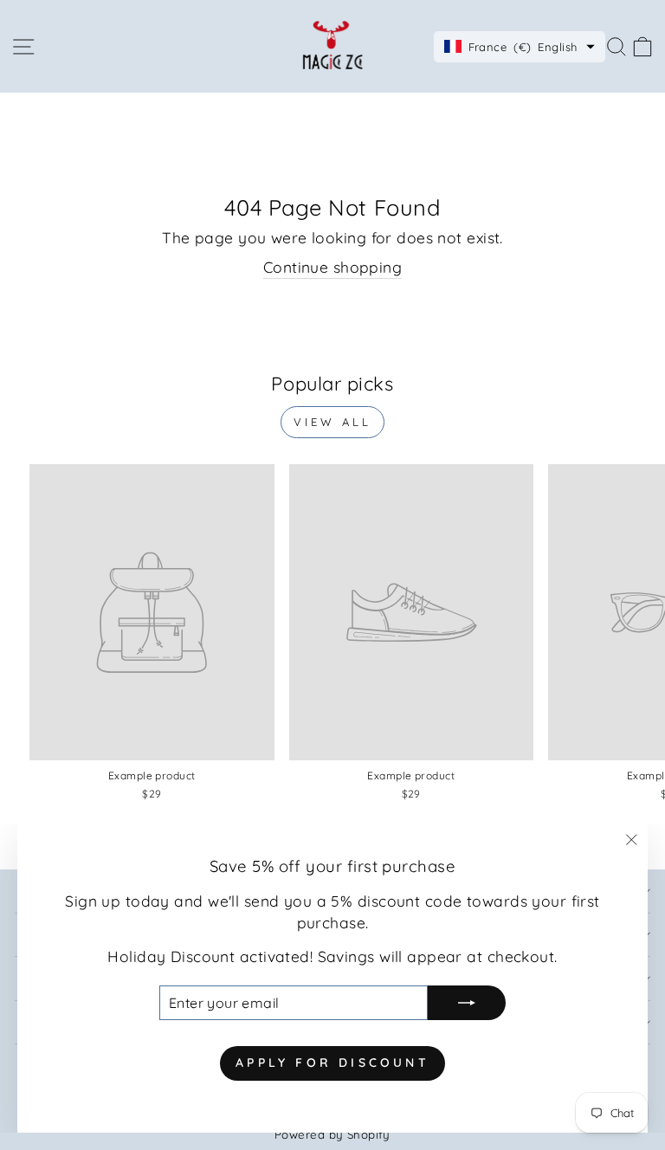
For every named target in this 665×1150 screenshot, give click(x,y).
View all (332, 422)
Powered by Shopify (332, 1134)
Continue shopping (332, 267)
